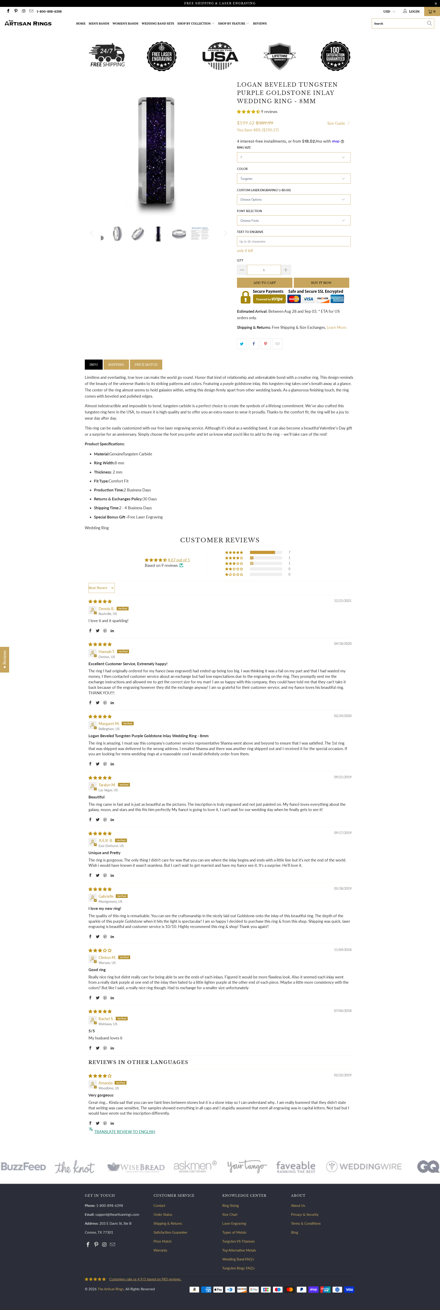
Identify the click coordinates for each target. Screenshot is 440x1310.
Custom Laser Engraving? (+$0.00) (264, 190)
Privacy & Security (305, 1214)
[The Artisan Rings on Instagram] (23, 11)
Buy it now (321, 283)
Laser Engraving (234, 1223)
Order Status (163, 1214)
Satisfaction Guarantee (170, 1232)
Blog (294, 1232)
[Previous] (93, 233)
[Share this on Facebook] (254, 343)
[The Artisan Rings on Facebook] (8, 11)
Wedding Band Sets (158, 23)
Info (94, 365)
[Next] (224, 233)
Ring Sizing (230, 1205)
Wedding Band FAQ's (238, 1259)
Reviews (260, 23)
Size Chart (229, 1214)
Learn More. (337, 327)
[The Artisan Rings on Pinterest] (16, 11)
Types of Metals (234, 1232)
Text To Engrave (250, 232)
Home (80, 23)
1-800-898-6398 (49, 11)
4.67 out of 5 (179, 559)
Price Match (146, 365)
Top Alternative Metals (239, 1250)
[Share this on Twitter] (242, 343)
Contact (159, 1205)
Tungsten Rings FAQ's (238, 1268)
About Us (298, 1205)
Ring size (244, 147)
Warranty (160, 1250)
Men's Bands (99, 23)
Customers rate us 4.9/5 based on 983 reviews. (145, 1279)
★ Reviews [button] (4, 659)
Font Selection (249, 211)
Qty (240, 260)
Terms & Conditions (306, 1223)
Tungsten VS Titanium (238, 1241)
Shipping (116, 365)
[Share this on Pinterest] (266, 343)
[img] (100, 601)
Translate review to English (124, 1131)
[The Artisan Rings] (37, 23)
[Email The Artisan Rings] (31, 11)
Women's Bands (125, 23)
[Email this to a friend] (278, 343)
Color (242, 169)
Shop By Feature (231, 23)
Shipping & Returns (168, 1223)
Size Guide (336, 123)
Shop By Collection (194, 23)
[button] (248, 111)
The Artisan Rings (111, 1289)
